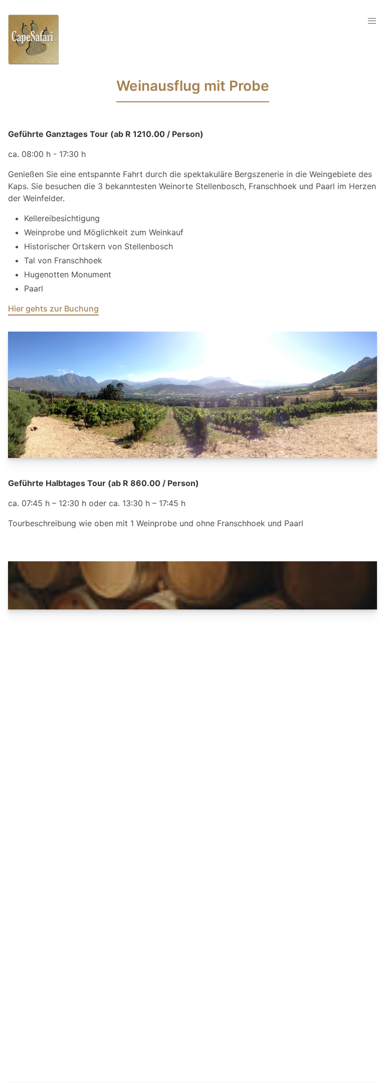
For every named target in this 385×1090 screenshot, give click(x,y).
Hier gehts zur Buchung (53, 308)
